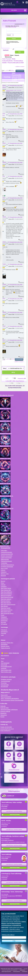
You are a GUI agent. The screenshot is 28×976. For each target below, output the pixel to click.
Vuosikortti (3, 668)
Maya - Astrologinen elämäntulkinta (10, 698)
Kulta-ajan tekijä (4, 707)
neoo (3, 176)
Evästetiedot (24, 971)
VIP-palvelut (4, 624)
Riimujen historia (5, 646)
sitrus (3, 298)
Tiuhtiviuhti (5, 264)
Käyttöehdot (22, 970)
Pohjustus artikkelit (5, 711)
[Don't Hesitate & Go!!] (4, 195)
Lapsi (2, 635)
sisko (3, 197)
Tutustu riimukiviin (5, 648)
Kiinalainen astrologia (6, 679)
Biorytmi (3, 581)
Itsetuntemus (4, 631)
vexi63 (4, 129)
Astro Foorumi (9, 21)
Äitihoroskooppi (5, 559)
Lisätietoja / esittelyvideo (14, 811)
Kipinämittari (4, 563)
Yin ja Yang (4, 683)
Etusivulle (3, 575)
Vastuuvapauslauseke (6, 971)
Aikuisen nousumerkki (6, 556)
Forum (2, 615)
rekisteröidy (13, 26)
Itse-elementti (4, 686)
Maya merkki (4, 568)
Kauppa (2, 716)
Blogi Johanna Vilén (6, 590)
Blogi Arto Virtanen (5, 601)
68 (11, 70)
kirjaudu (7, 26)
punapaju (4, 284)
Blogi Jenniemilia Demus (7, 613)
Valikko (14, 10)
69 (12, 70)
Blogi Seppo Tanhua (6, 588)
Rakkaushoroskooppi (6, 561)
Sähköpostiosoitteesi (8, 935)
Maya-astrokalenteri (6, 696)
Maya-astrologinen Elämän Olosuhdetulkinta (12, 700)
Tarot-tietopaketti (5, 663)
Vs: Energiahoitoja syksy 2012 (15, 85)
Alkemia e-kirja (4, 573)
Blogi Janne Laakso (6, 611)
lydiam (4, 143)
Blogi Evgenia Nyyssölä (7, 597)
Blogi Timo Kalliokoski (6, 592)
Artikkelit (3, 570)
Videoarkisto (3, 715)
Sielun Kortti (4, 664)
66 (8, 70)
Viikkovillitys (4, 550)
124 (2, 71)
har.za (3, 340)
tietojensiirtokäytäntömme (16, 931)
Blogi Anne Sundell (5, 608)
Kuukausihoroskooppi (6, 552)
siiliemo (4, 242)
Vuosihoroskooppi (5, 681)
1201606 (4, 217)
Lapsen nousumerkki (6, 557)
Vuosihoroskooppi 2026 (7, 554)
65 (7, 70)
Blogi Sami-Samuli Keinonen (8, 604)
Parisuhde (3, 633)
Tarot (2, 661)
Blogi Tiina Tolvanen (6, 602)
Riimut (2, 583)
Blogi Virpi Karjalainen (6, 593)
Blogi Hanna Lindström (6, 610)
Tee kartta (3, 622)
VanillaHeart (5, 162)
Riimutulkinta (4, 644)
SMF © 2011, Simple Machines (16, 381)
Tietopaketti (4, 617)
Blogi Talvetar (4, 606)
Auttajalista (3, 572)
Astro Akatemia (5, 655)
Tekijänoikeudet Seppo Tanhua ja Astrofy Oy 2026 (11, 968)
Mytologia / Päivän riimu (7, 642)
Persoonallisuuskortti (6, 666)
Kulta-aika (3, 706)
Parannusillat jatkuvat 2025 (16, 62)
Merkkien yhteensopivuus (7, 564)
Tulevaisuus (4, 629)
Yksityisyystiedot (16, 971)
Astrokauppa (4, 620)
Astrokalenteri (4, 618)
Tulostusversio (19, 359)
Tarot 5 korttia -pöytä (6, 670)
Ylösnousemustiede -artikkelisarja (9, 709)
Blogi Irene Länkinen (6, 599)
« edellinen (17, 66)
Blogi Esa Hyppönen (6, 595)
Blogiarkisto (3, 713)
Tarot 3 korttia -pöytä (6, 672)
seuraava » (21, 361)
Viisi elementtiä (5, 684)
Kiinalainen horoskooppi (7, 566)
